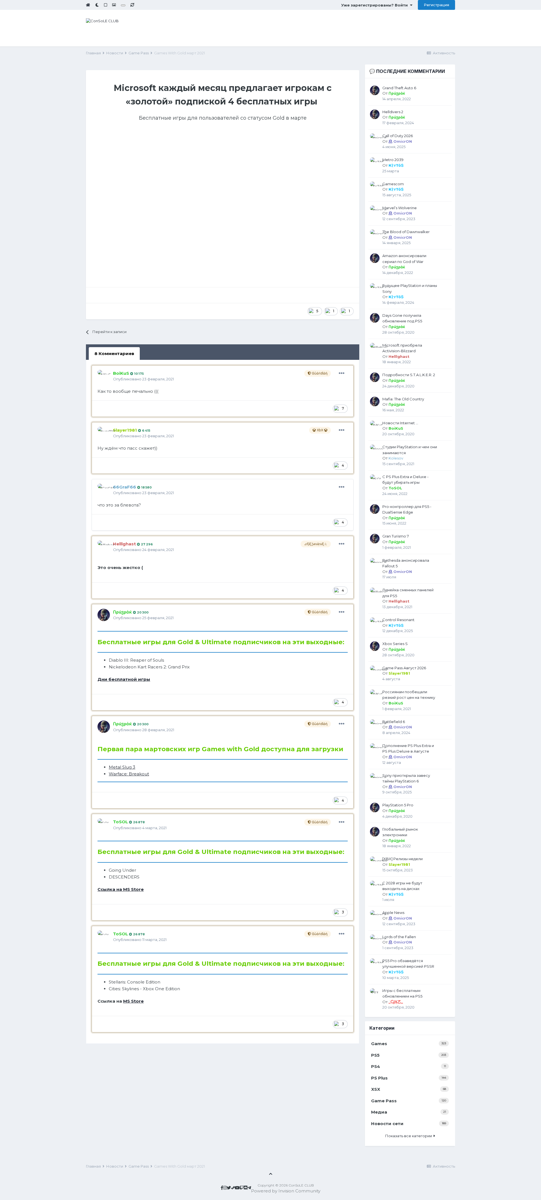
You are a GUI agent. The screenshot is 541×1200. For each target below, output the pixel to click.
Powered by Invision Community (285, 1191)
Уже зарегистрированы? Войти (375, 5)
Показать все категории (409, 1136)
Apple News (393, 912)
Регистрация (436, 5)
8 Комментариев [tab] (114, 353)
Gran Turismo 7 (395, 536)
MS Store (133, 1001)
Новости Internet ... (400, 423)
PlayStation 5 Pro (397, 805)
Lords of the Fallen (399, 936)
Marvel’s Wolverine (399, 208)
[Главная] (88, 5)
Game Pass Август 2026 (404, 668)
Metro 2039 (392, 159)
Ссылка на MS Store (120, 889)
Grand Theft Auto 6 (399, 88)
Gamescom (393, 184)
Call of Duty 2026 (397, 135)
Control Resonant (398, 619)
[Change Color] (123, 5)
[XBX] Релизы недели (402, 858)
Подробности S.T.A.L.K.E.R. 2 (408, 375)
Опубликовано (143, 379)
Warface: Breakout (129, 774)
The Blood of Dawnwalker (406, 231)
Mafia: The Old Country (403, 399)
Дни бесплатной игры (123, 679)
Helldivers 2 (392, 112)
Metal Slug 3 (122, 767)
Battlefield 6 (393, 721)
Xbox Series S (395, 643)
